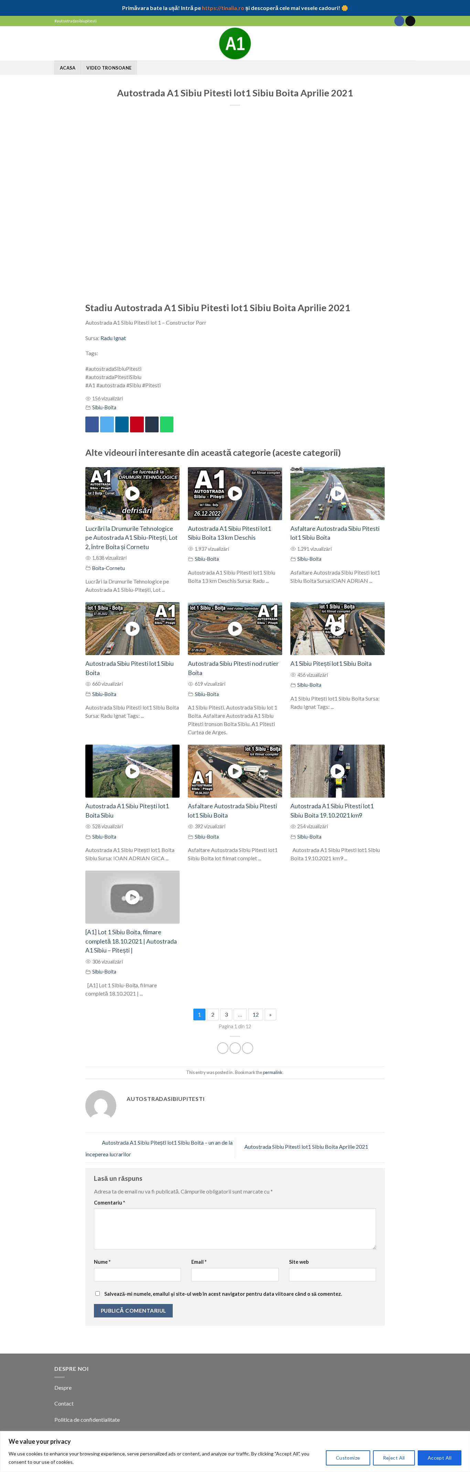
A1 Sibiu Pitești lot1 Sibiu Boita (331, 663)
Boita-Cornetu (108, 568)
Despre (63, 1387)
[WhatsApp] (166, 424)
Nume (102, 1262)
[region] (235, 1451)
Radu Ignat (112, 338)
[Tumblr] (152, 424)
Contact (64, 1403)
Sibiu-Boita (104, 407)
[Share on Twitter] (235, 1048)
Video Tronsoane (108, 68)
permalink (272, 1072)
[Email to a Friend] (247, 1048)
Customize (348, 1458)
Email (198, 1262)
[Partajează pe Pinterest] (136, 424)
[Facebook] (92, 424)
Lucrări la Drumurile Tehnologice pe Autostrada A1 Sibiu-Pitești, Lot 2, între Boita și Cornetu (131, 537)
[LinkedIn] (122, 424)
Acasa (67, 68)
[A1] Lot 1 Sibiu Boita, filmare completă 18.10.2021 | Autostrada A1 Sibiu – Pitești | (131, 941)
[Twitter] (107, 424)
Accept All (439, 1458)
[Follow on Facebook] (399, 21)
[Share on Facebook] (222, 1048)
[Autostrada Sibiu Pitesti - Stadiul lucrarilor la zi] (235, 43)
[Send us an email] (410, 21)
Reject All (394, 1458)
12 (256, 1014)
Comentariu (109, 1203)
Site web (299, 1262)
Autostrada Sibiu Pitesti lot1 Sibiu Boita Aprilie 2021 (306, 1147)
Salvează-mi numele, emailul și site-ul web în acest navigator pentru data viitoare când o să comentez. (223, 1294)
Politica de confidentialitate (87, 1419)
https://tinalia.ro (223, 7)
